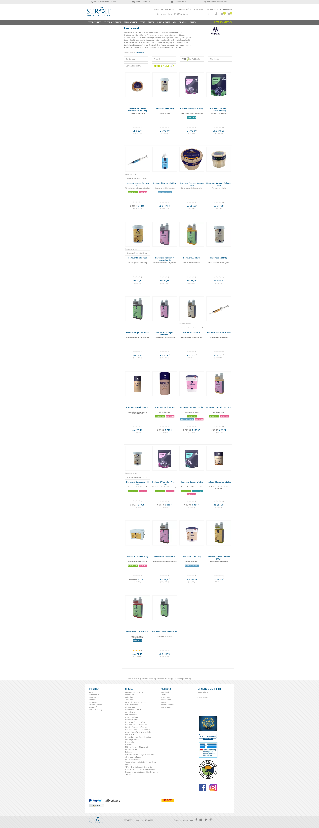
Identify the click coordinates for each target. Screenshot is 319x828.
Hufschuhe (129, 742)
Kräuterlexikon (131, 749)
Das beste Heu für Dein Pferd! (137, 729)
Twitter (164, 695)
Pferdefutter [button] (94, 22)
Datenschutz (94, 695)
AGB (91, 692)
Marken (227, 9)
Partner (164, 702)
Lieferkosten (130, 707)
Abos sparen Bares (133, 757)
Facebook (165, 692)
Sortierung (130, 59)
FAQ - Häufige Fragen (134, 692)
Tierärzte (129, 700)
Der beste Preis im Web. (135, 722)
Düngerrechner (131, 717)
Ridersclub (158, 9)
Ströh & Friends (167, 704)
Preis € (157, 59)
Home (126, 53)
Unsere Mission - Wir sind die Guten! (140, 769)
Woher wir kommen (133, 759)
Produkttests (213, 9)
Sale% (193, 22)
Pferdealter (214, 59)
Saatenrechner (131, 719)
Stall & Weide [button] (130, 22)
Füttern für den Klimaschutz (137, 747)
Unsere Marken (95, 704)
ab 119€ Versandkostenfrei (217, 2)
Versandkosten (162, 679)
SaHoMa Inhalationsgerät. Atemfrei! (140, 754)
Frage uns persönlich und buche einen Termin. (141, 773)
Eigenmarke (170, 9)
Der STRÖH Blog (95, 709)
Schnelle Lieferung (143, 2)
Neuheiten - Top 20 (133, 709)
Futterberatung (131, 704)
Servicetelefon (131, 714)
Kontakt (92, 700)
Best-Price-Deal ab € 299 (135, 702)
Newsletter (93, 702)
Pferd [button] (142, 22)
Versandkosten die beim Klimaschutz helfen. (140, 763)
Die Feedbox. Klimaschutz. (136, 724)
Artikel (199, 9)
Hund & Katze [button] (163, 22)
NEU (174, 22)
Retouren (129, 752)
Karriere (128, 744)
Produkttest (130, 712)
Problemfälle (184, 9)
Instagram (165, 697)
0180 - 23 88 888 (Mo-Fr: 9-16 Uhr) (104, 2)
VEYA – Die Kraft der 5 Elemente (138, 767)
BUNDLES (183, 22)
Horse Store (166, 707)
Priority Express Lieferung (136, 727)
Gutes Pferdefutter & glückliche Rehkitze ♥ (138, 733)
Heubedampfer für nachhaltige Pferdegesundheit (138, 738)
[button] (215, 14)
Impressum (94, 697)
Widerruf (93, 707)
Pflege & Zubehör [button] (112, 22)
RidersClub (129, 695)
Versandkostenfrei (133, 66)
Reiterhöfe (129, 697)
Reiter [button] (151, 22)
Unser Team (166, 700)
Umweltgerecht (180, 2)
